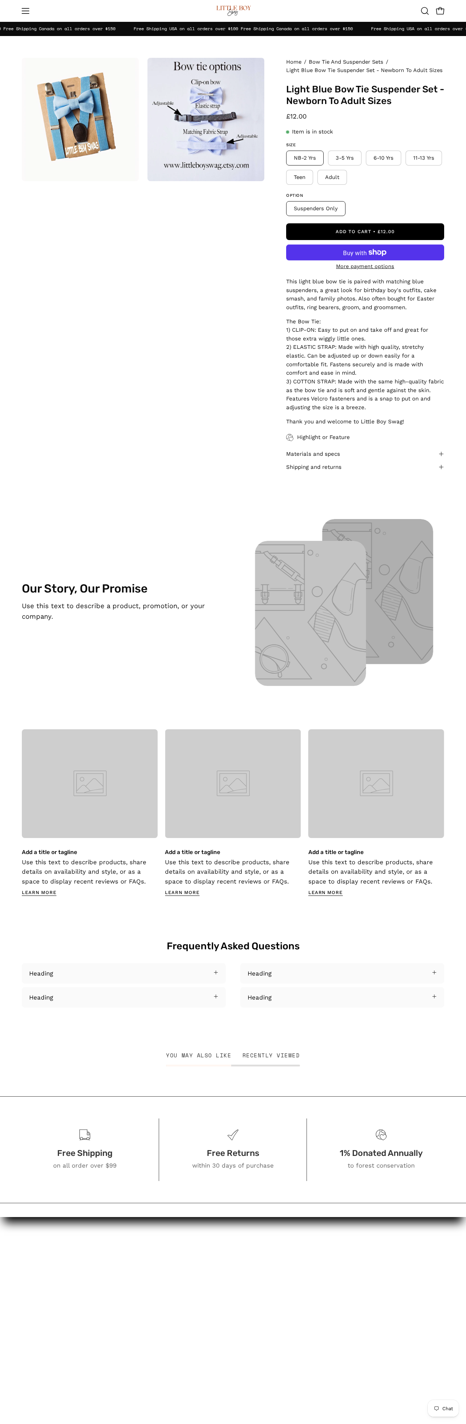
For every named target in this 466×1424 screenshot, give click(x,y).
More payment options (365, 266)
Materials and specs (313, 454)
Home (293, 62)
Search (272, 1251)
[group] (233, 812)
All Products (215, 1251)
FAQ (268, 1289)
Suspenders (214, 1286)
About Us (276, 1264)
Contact (274, 1276)
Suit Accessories (221, 1311)
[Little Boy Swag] (233, 10)
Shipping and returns (313, 467)
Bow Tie (208, 1298)
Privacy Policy (282, 1345)
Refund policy (282, 1371)
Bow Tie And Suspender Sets (346, 62)
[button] (425, 11)
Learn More (39, 892)
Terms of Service (287, 1358)
